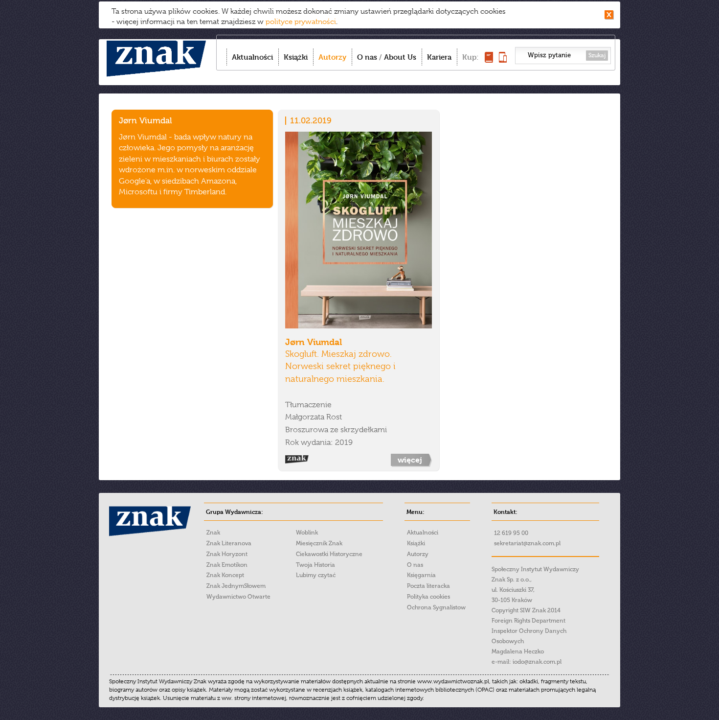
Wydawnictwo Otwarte (238, 596)
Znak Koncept (225, 575)
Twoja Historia (315, 564)
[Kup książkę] (489, 60)
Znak (213, 532)
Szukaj (597, 55)
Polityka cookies (428, 596)
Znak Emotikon (226, 564)
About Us (400, 57)
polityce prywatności (301, 21)
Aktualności (252, 57)
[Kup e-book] (503, 60)
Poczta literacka (428, 585)
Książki (296, 57)
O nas (367, 57)
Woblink (307, 532)
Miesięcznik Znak (319, 543)
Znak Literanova (228, 543)
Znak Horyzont (226, 554)
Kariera (439, 57)
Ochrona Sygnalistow (436, 607)
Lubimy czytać (316, 575)
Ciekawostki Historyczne (329, 554)
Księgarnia (421, 575)
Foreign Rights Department (528, 620)
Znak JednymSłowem (236, 585)
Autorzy (332, 57)
